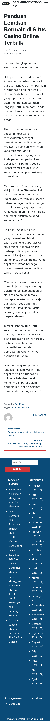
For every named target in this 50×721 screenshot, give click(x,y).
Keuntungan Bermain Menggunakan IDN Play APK (15, 498)
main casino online (20, 407)
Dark (6, 3)
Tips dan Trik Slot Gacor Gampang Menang (14, 563)
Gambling (19, 404)
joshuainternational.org (29, 719)
